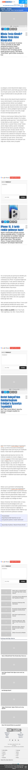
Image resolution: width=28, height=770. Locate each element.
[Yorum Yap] (16, 29)
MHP (2, 446)
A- (26, 35)
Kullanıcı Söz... (21, 734)
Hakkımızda (7, 732)
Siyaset (3, 752)
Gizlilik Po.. (21, 735)
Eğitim (17, 752)
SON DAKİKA (4, 750)
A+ (26, 33)
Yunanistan (5, 516)
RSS (21, 732)
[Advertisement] (14, 72)
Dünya (17, 757)
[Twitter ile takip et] (12, 740)
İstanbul (8, 459)
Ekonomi (4, 757)
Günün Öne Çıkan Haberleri (7, 760)
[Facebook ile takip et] (9, 740)
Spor (3, 755)
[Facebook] (2, 29)
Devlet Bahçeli (15, 446)
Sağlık (17, 753)
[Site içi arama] (18, 740)
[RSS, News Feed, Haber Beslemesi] (15, 740)
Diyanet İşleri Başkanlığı (17, 489)
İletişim (7, 737)
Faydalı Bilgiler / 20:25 (13, 5)
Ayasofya (21, 446)
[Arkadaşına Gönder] (10, 29)
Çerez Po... (21, 737)
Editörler (7, 734)
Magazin (4, 753)
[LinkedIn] (8, 29)
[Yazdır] (13, 29)
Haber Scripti (14, 764)
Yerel (17, 755)
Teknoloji (18, 750)
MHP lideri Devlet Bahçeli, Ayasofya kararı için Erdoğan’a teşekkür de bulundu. (11, 410)
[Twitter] (5, 29)
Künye (7, 735)
